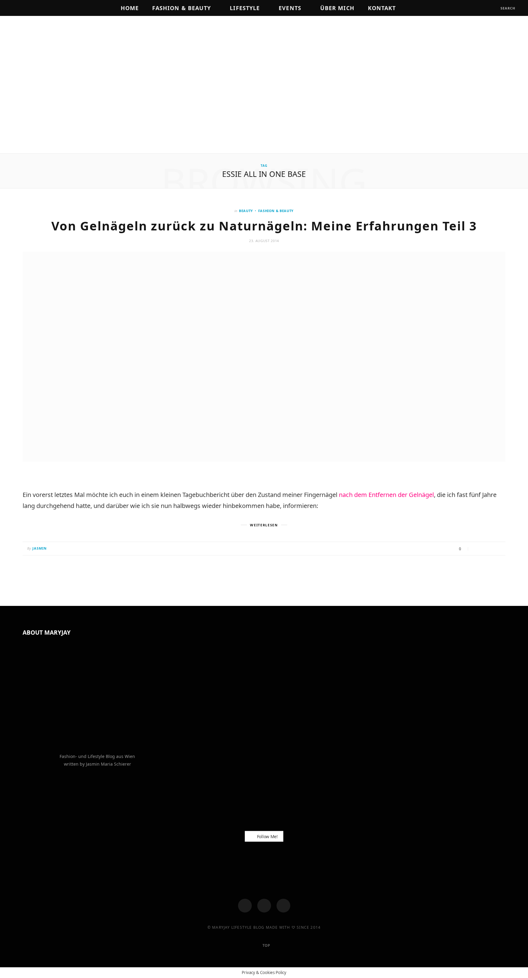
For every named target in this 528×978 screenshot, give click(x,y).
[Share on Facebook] (476, 549)
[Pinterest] (491, 549)
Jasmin (39, 548)
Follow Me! (267, 836)
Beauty (246, 210)
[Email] (499, 549)
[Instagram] (264, 906)
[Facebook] (245, 906)
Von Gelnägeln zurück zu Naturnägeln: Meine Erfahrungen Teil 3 (264, 225)
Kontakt (382, 8)
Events (290, 8)
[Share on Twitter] (484, 549)
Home (130, 8)
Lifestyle (245, 8)
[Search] (495, 8)
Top (266, 945)
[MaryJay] (264, 85)
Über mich (337, 8)
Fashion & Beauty (181, 8)
